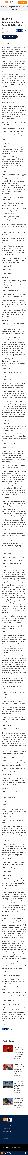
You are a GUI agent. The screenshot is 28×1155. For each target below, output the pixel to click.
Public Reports (6, 1138)
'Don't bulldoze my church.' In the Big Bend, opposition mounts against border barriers (19, 1102)
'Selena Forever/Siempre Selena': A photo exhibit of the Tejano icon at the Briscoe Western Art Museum (18, 1051)
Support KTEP (6, 1128)
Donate (23, 2)
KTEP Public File (7, 1131)
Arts (4, 1024)
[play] (2, 1153)
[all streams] (26, 1153)
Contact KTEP (6, 1135)
